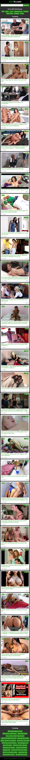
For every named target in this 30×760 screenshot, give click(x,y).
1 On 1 (11, 11)
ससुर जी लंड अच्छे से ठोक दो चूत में (8, 738)
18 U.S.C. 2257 (21, 758)
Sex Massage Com (23, 743)
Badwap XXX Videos (23, 738)
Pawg (21, 13)
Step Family (10, 13)
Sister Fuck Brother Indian (10, 752)
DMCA (14, 758)
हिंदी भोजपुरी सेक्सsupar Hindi (15, 731)
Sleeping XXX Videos (8, 754)
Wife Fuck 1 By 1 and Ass (20, 745)
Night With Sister (22, 733)
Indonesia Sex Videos (9, 747)
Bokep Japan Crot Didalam (8, 740)
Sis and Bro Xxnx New (23, 740)
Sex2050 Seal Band (21, 747)
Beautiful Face (18, 11)
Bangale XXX (6, 750)
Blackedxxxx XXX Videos (10, 733)
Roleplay (16, 13)
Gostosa (26, 11)
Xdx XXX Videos (7, 745)
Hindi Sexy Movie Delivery (9, 743)
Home (6, 758)
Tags (10, 758)
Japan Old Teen (22, 752)
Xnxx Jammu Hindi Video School (15, 736)
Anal (3, 11)
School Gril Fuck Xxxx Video (19, 750)
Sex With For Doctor (21, 754)
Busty (7, 11)
